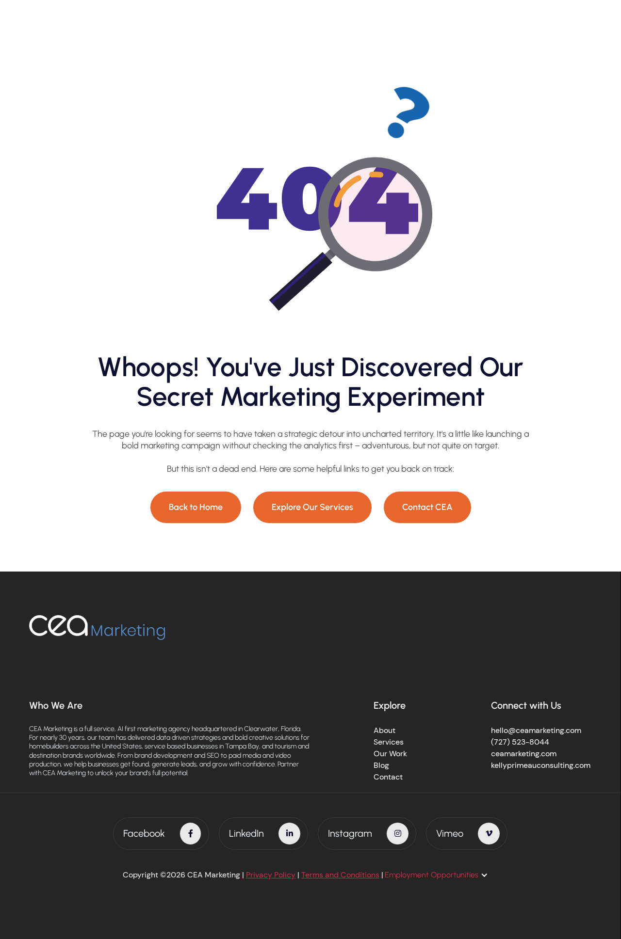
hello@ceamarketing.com (536, 730)
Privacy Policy (270, 875)
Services (389, 742)
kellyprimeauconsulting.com (540, 765)
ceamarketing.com (523, 753)
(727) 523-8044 (520, 742)
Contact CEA (427, 507)
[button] (441, 875)
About (384, 730)
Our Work (390, 753)
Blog (381, 765)
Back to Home (196, 507)
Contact (388, 777)
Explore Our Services (312, 507)
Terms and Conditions (340, 875)
